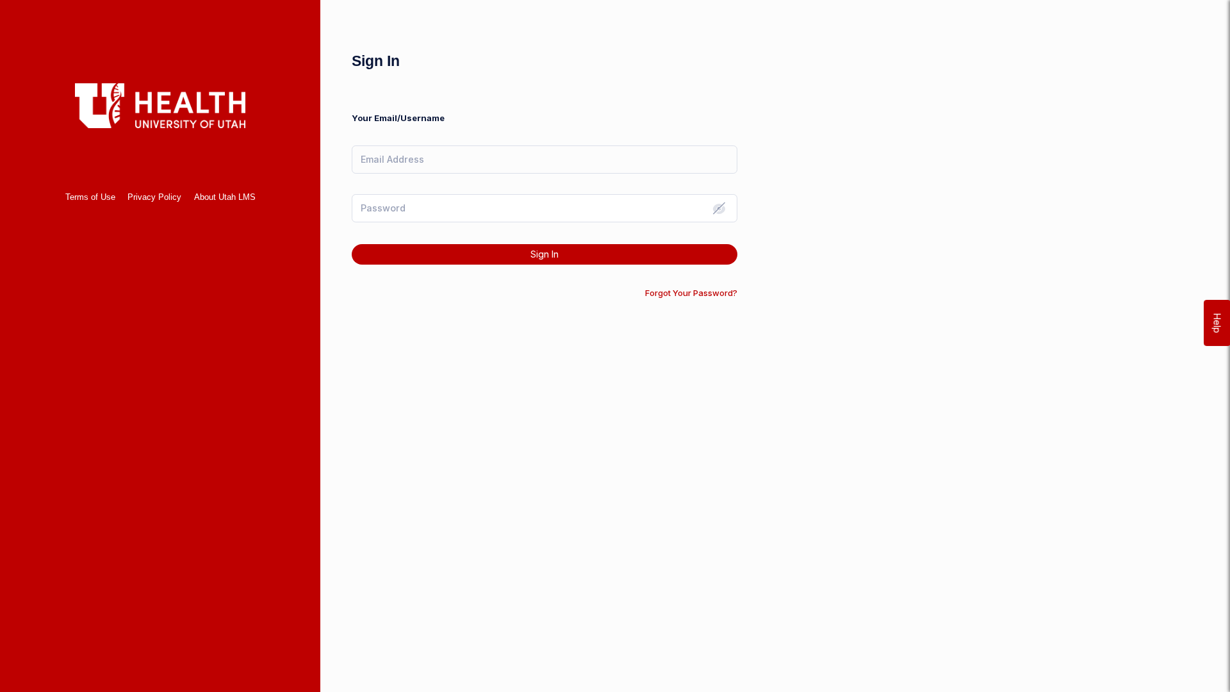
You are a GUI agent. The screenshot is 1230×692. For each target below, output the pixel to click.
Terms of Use (90, 197)
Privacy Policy (154, 197)
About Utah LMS (225, 197)
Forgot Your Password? (691, 293)
